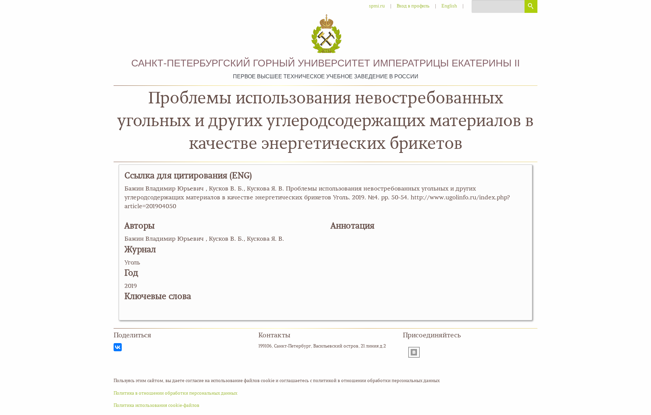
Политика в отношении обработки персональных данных (175, 393)
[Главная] (325, 34)
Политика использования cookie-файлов (156, 405)
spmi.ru (377, 6)
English (449, 6)
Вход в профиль (413, 6)
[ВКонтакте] (118, 347)
